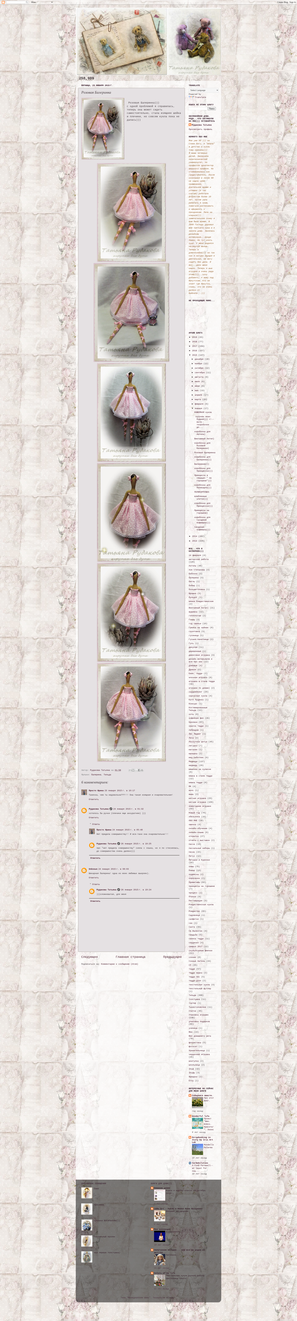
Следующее (89, 957)
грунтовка (194, 631)
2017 (195, 346)
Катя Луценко (196, 699)
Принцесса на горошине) (201, 511)
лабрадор (194, 730)
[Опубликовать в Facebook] (139, 770)
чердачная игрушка (199, 1054)
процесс (193, 893)
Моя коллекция (162, 1229)
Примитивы (194, 882)
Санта (192, 927)
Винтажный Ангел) (204, 438)
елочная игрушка (198, 677)
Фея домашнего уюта (200, 1036)
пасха (192, 844)
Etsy (191, 1080)
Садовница (194, 915)
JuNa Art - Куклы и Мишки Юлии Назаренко (178, 1208)
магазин (193, 749)
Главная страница (130, 957)
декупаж (193, 647)
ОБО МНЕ (193, 820)
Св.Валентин (195, 931)
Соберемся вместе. (202, 1095)
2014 (195, 536)
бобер (192, 585)
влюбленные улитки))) (201, 497)
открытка (194, 836)
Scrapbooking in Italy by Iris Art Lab (202, 1140)
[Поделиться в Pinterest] (142, 770)
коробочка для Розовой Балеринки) (202, 446)
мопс (191, 790)
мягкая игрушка (197, 798)
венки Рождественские (201, 601)
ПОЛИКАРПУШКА (201, 492)
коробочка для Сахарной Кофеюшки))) (202, 520)
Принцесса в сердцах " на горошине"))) (202, 478)
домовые (193, 665)
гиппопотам (195, 615)
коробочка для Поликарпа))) (202, 486)
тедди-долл (195, 980)
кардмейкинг (195, 692)
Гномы (192, 619)
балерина (96, 774)
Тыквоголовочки (197, 1007)
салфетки (194, 919)
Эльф (191, 1069)
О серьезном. (173, 1232)
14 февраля (195, 555)
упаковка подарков (199, 1021)
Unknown (93, 869)
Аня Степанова (197, 570)
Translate (200, 97)
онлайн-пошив (196, 832)
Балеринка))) (201, 464)
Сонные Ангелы (197, 961)
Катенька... (173, 1255)
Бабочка (193, 573)
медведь (193, 765)
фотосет (193, 1046)
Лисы (191, 738)
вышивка (193, 612)
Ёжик (96, 1188)
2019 (195, 337)
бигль (192, 581)
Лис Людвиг (195, 734)
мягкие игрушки (197, 802)
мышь (191, 794)
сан (190, 923)
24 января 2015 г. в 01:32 (128, 809)
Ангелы (192, 566)
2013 (195, 541)
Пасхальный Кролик (104, 1236)
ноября (199, 363)
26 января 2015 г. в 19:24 (136, 889)
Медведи (193, 761)
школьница (194, 1065)
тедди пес (194, 977)
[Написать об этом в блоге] (133, 770)
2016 (195, 350)
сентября (200, 372)
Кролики (193, 722)
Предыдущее (172, 957)
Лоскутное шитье (198, 742)
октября (200, 368)
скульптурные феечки (200, 950)
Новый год (194, 813)
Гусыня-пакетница (199, 639)
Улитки (192, 1011)
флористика (195, 1042)
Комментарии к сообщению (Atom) (119, 964)
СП (190, 965)
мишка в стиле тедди (200, 776)
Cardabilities (200, 1163)
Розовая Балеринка (204, 452)
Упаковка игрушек (199, 1015)
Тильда (107, 774)
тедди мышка (195, 973)
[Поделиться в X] (136, 770)
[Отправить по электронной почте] (130, 770)
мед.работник (196, 757)
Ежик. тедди (195, 673)
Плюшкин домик (162, 1188)
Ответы (96, 824)
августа (200, 377)
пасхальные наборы (199, 848)
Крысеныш (99, 1204)
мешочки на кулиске (200, 769)
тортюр (192, 1003)
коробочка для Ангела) (202, 432)
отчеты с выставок (199, 840)
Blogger (170, 1297)
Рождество (194, 911)
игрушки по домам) (199, 688)
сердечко (194, 942)
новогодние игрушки (200, 806)
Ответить (94, 799)
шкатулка (194, 1061)
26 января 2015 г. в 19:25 (136, 843)
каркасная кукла (198, 696)
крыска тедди (196, 726)
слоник (192, 957)
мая (197, 390)
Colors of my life (164, 1273)
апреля (199, 395)
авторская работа (199, 559)
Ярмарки (193, 1077)
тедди (192, 969)
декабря (200, 359)
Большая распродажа (177, 1211)
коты (191, 714)
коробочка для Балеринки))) (202, 458)
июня (198, 386)
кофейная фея (196, 718)
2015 (195, 355)
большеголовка (197, 589)
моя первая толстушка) (107, 1252)
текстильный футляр (200, 988)
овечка (192, 824)
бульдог (193, 597)
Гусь (191, 643)
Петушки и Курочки (199, 860)
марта (198, 399)
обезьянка (194, 816)
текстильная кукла (199, 984)
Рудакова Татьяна (99, 809)
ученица (193, 1028)
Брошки (192, 593)
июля (198, 381)
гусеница (194, 635)
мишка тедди (195, 782)
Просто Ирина (96, 790)
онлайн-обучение (198, 828)
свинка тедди (196, 938)
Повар (192, 870)
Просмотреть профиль (200, 129)
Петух (192, 856)
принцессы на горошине (202, 886)
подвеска (194, 874)
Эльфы (192, 1073)
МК (190, 786)
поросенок (194, 878)
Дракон (192, 669)
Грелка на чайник (199, 627)
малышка (193, 753)
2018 (195, 341)
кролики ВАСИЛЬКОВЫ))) (107, 1220)
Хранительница (197, 1050)
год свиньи (195, 623)
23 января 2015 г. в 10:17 (120, 790)
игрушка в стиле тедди (202, 681)
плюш (191, 866)
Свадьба (193, 935)
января (199, 408)
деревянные (195, 651)
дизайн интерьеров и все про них (200, 660)
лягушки (193, 746)
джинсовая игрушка (199, 655)
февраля (200, 404)
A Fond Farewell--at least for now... (202, 1168)
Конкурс (193, 704)
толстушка (194, 999)
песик (192, 852)
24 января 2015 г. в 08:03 (113, 869)
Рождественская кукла (201, 904)
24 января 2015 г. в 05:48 (127, 830)
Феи (190, 1032)
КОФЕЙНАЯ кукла (203, 412)
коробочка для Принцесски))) (203, 469)
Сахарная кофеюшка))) (202, 528)
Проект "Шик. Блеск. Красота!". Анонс (209, 1124)
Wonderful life (200, 1116)
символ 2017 (195, 946)
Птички (192, 896)
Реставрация (195, 900)
